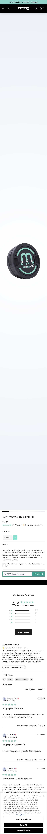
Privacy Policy (20, 815)
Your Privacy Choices (23, 819)
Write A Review (24, 632)
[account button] (36, 8)
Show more (7, 684)
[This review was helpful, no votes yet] (38, 725)
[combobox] (35, 689)
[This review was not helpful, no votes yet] (42, 725)
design (10, 679)
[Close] (43, 796)
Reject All (23, 825)
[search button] (8, 8)
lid (31, 679)
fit (4, 679)
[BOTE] (23, 8)
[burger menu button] (3, 8)
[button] (42, 8)
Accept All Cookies (23, 830)
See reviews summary (34, 525)
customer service (22, 679)
